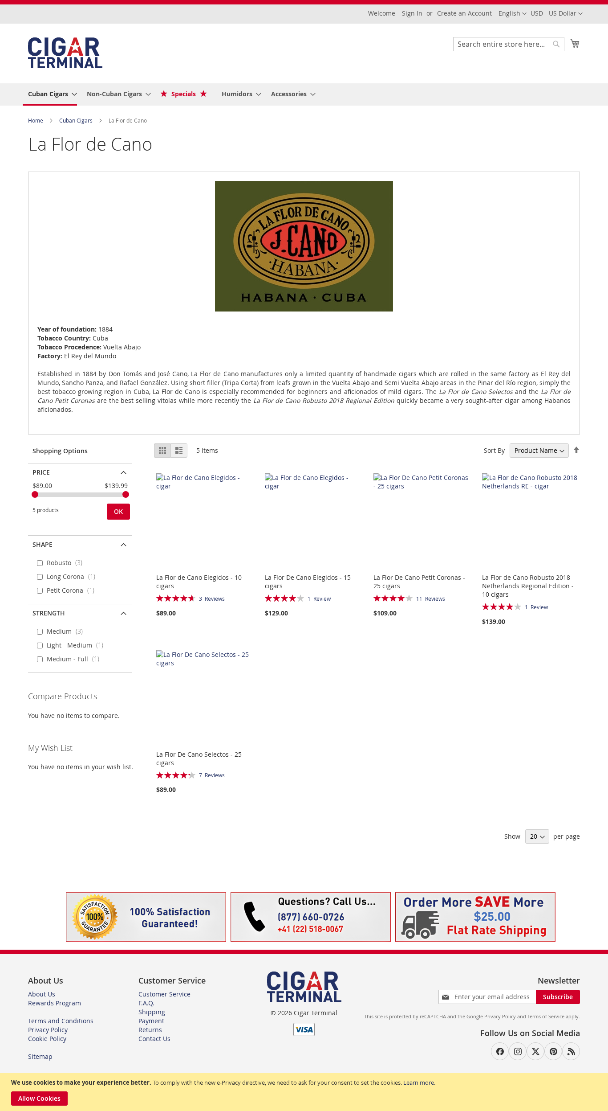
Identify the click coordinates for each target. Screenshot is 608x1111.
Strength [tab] (48, 613)
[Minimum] (35, 494)
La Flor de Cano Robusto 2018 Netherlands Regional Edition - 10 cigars (528, 586)
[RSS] (571, 1051)
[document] (305, 1092)
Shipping (151, 1012)
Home (36, 120)
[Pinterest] (553, 1051)
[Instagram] (518, 1051)
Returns (150, 1029)
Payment (151, 1021)
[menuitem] (50, 94)
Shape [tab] (42, 544)
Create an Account (464, 13)
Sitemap (40, 1056)
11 (430, 598)
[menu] (304, 94)
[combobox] (508, 44)
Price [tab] (41, 472)
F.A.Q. (146, 1003)
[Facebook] (500, 1051)
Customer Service (164, 994)
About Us (41, 994)
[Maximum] (125, 494)
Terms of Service (545, 1016)
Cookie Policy (47, 1038)
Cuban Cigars (76, 120)
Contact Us (154, 1038)
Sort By (494, 450)
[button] (557, 14)
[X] (535, 1051)
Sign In (412, 13)
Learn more (418, 1082)
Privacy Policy (48, 1029)
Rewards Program (54, 1003)
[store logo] (65, 52)
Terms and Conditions (60, 1021)
